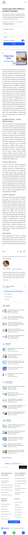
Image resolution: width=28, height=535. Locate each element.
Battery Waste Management (7, 485)
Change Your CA (18, 509)
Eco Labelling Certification (20, 483)
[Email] (24, 251)
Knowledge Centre (19, 507)
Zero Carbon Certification (20, 478)
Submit (14, 43)
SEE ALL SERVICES (14, 521)
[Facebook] (18, 251)
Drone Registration (5, 511)
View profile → (6, 279)
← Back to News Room (6, 457)
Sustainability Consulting (6, 494)
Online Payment (18, 517)
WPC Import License (5, 518)
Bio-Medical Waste (5, 478)
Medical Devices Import (6, 514)
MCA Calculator (18, 514)
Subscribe (23, 467)
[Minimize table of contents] (24, 287)
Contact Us (17, 504)
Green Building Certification (21, 480)
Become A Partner (19, 502)
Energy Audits (18, 485)
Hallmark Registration (5, 504)
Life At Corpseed (18, 512)
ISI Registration (4, 506)
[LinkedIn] (21, 251)
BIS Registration (4, 509)
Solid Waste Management (6, 487)
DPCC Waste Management (7, 490)
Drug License (4, 516)
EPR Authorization (5, 492)
